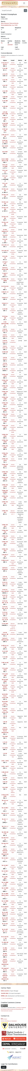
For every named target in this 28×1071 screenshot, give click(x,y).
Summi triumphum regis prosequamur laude (12, 211)
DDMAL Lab (4, 996)
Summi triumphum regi (13, 755)
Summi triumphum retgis (13, 252)
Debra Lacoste (5, 991)
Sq (1, 43)
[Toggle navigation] (24, 3)
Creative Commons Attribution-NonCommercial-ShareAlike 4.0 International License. (13, 1009)
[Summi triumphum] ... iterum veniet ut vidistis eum (13, 627)
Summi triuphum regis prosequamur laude (12, 689)
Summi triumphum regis (13, 70)
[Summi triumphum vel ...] (13, 512)
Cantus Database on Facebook (9, 1021)
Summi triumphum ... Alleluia (13, 738)
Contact (5, 1019)
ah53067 (10, 44)
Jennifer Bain (5, 993)
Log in (3, 1067)
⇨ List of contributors (7, 998)
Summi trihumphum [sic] (12, 696)
